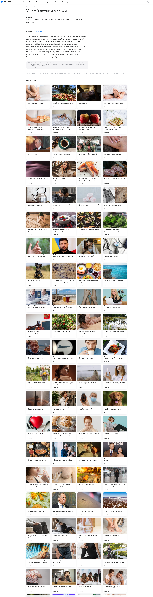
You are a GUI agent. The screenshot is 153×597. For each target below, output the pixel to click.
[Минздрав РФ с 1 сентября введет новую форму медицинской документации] (38, 300)
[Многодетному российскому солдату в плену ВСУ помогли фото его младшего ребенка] (89, 148)
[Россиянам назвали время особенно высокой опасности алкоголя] (64, 300)
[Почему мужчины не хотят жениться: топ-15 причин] (115, 581)
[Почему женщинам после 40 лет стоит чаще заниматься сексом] (38, 555)
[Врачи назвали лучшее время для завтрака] (89, 275)
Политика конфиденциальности (142, 595)
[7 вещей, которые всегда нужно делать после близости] (89, 250)
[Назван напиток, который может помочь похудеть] (64, 402)
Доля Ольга (37, 31)
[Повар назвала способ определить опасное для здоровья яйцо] (38, 122)
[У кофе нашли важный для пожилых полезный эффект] (64, 148)
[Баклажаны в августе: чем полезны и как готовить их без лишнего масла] (115, 351)
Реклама (14, 595)
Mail (3, 595)
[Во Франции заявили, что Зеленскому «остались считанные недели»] (64, 250)
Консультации (29, 6)
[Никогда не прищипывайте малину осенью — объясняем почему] (64, 326)
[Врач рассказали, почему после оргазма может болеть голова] (38, 224)
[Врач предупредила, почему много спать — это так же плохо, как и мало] (64, 122)
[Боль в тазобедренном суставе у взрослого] (64, 555)
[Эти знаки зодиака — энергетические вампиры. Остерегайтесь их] (64, 173)
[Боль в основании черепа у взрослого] (64, 199)
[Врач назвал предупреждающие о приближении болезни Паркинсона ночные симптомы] (38, 530)
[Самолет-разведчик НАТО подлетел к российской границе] (64, 351)
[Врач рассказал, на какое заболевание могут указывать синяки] (89, 300)
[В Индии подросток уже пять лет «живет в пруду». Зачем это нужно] (115, 326)
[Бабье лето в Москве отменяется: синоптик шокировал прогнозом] (115, 479)
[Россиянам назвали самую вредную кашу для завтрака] (64, 224)
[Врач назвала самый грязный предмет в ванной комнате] (38, 402)
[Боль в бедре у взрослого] (89, 555)
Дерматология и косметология (44, 6)
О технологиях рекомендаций (127, 595)
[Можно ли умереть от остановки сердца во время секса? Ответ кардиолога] (115, 97)
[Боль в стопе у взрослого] (115, 530)
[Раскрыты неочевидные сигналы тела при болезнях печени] (38, 97)
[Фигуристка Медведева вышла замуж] (115, 453)
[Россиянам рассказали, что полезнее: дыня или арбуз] (38, 504)
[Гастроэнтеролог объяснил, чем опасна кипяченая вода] (38, 199)
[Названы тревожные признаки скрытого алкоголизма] (64, 581)
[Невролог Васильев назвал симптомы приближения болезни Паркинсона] (115, 555)
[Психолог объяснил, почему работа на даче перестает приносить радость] (38, 377)
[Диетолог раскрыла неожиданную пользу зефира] (89, 199)
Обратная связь (115, 595)
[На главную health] (9, 2)
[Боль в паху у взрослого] (115, 428)
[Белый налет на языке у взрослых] (89, 428)
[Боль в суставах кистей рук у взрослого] (38, 581)
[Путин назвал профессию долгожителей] (38, 148)
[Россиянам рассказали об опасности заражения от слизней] (89, 479)
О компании (7, 595)
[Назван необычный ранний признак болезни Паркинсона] (38, 250)
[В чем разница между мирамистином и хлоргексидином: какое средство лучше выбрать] (89, 402)
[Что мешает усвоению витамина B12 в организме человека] (89, 224)
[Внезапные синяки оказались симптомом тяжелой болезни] (115, 148)
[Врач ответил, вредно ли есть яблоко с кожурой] (89, 122)
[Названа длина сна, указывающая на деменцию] (89, 97)
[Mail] (2, 2)
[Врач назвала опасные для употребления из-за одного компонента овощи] (115, 224)
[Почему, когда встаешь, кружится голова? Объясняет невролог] (38, 173)
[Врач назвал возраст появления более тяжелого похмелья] (38, 351)
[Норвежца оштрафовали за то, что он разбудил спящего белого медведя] (89, 377)
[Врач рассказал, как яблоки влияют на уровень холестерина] (64, 97)
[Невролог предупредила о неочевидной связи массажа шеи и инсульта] (89, 326)
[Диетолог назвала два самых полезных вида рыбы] (115, 122)
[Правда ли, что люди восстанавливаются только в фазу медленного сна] (89, 453)
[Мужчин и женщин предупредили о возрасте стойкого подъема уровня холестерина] (64, 453)
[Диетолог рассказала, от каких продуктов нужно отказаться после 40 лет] (38, 453)
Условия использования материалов (101, 595)
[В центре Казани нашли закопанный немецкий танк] (115, 199)
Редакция (89, 595)
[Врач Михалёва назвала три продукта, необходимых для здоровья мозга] (89, 173)
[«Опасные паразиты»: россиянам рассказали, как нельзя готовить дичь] (115, 173)
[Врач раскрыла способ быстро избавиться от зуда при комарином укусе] (89, 504)
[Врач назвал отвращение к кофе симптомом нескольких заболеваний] (89, 351)
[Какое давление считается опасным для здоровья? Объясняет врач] (115, 250)
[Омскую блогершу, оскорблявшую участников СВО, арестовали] (38, 326)
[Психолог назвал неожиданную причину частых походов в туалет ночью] (89, 530)
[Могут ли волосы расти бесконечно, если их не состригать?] (89, 581)
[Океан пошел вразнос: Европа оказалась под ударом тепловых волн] (115, 275)
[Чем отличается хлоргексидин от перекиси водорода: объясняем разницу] (115, 377)
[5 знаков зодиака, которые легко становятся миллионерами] (115, 300)
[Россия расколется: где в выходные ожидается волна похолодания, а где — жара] (38, 275)
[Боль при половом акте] (64, 530)
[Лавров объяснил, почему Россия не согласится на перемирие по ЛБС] (64, 504)
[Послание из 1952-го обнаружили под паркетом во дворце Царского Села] (64, 275)
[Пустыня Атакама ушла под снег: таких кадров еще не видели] (115, 504)
